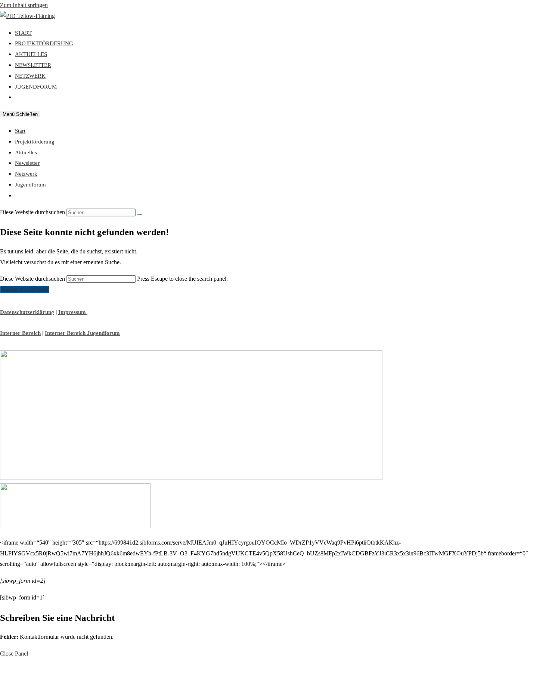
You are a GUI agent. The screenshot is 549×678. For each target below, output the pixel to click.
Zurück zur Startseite (24, 289)
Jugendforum (30, 185)
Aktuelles (26, 152)
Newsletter (27, 163)
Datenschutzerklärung (27, 312)
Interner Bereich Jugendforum (82, 333)
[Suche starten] (139, 214)
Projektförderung (35, 142)
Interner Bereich (20, 333)
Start (20, 131)
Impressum (72, 312)
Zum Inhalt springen (24, 5)
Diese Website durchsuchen (33, 278)
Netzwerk (26, 174)
